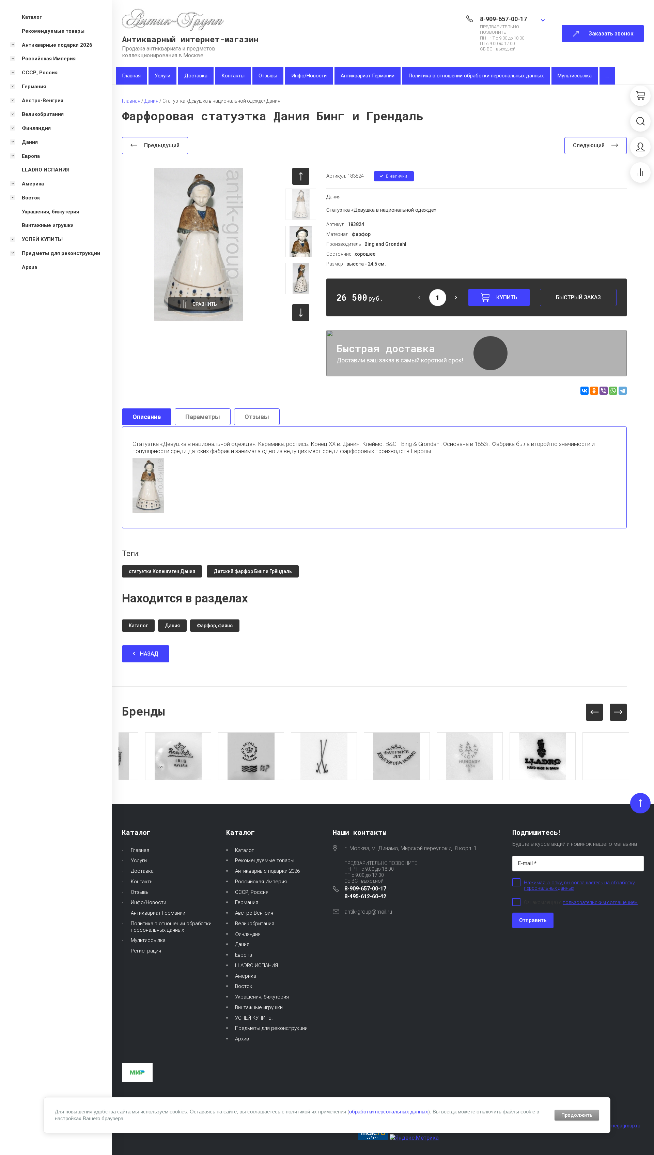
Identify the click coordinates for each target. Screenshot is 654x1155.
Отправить (533, 920)
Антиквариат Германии (367, 76)
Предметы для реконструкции (271, 1028)
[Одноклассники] (594, 391)
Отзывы (268, 76)
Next (618, 712)
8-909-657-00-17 (503, 18)
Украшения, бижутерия (262, 997)
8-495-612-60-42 (365, 896)
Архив (242, 1039)
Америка (245, 976)
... (607, 76)
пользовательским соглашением (600, 902)
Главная (131, 76)
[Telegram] (623, 391)
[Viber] (604, 391)
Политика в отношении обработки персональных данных (476, 76)
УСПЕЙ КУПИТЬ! (253, 1018)
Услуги (162, 76)
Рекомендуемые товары (264, 860)
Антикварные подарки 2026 (267, 871)
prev (300, 176)
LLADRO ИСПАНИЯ (256, 965)
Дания (333, 197)
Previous (594, 712)
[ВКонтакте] (584, 391)
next (300, 312)
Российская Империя (261, 882)
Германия (246, 902)
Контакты (233, 76)
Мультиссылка (575, 76)
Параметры (202, 416)
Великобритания (254, 923)
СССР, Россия (251, 892)
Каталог (244, 850)
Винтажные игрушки (259, 1007)
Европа (243, 955)
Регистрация (146, 951)
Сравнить (204, 304)
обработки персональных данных (388, 1111)
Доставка (195, 76)
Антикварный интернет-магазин (190, 39)
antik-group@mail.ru (368, 912)
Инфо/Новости (309, 76)
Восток (243, 986)
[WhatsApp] (613, 391)
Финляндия (248, 934)
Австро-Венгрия (254, 913)
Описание (147, 416)
